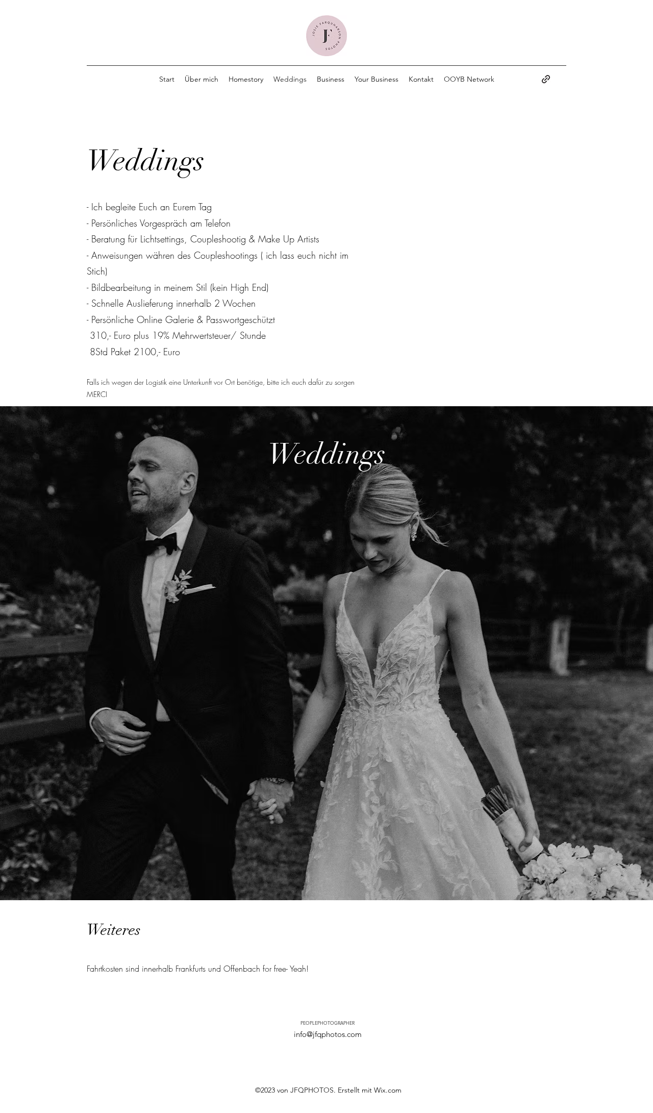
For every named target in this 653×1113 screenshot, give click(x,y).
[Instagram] (546, 79)
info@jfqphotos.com (328, 1034)
